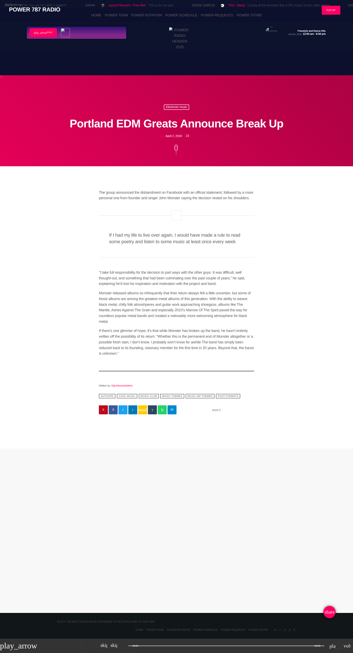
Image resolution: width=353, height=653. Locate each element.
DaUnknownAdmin (122, 385)
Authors (107, 396)
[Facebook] (294, 630)
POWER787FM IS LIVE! (129, 550)
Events (190, 542)
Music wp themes (200, 396)
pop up (331, 10)
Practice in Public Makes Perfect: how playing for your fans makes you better (215, 556)
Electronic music (176, 107)
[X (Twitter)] (280, 630)
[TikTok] (285, 630)
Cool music (127, 396)
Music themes (172, 396)
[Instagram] (289, 630)
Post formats (228, 396)
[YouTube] (275, 630)
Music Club (149, 396)
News (108, 542)
